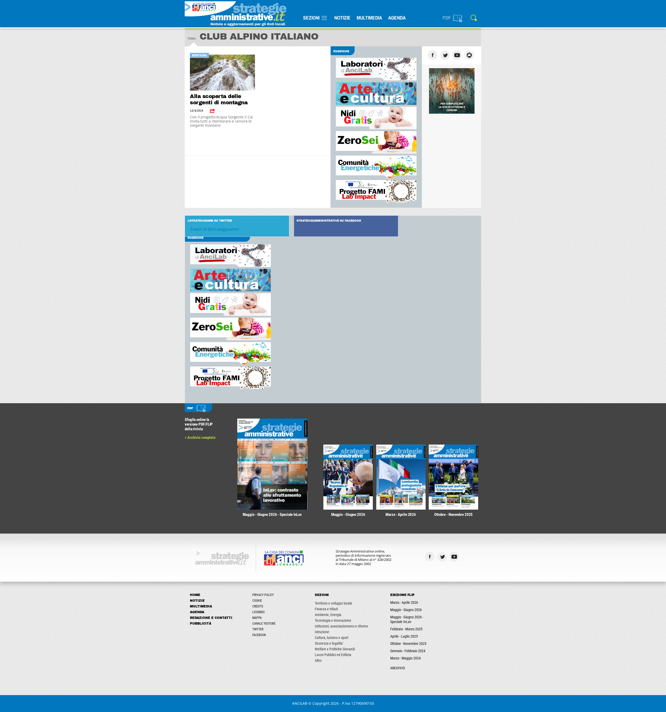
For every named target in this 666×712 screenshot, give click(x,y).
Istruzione (322, 632)
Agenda (397, 17)
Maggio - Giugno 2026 (406, 610)
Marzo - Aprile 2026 (404, 602)
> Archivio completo (200, 437)
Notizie (342, 17)
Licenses (258, 612)
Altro (318, 660)
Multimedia (369, 17)
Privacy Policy (263, 594)
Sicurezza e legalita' (329, 643)
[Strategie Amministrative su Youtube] (457, 55)
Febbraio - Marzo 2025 (406, 629)
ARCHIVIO (397, 668)
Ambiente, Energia (328, 615)
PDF (447, 17)
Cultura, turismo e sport (331, 638)
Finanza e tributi (326, 609)
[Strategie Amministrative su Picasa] (470, 55)
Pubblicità (200, 623)
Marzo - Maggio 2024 (405, 658)
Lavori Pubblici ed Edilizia (333, 655)
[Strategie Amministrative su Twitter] (445, 55)
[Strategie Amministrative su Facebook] (433, 55)
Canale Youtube (264, 623)
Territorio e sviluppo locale (333, 603)
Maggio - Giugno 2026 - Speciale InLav (406, 619)
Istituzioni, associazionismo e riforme (341, 626)
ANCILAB (299, 703)
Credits (257, 606)
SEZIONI (311, 17)
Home (195, 594)
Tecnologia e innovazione (333, 620)
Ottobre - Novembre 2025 (408, 644)
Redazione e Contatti (211, 617)
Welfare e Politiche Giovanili (335, 649)
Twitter (257, 629)
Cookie (257, 600)
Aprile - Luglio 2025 (404, 636)
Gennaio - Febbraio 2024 (407, 651)
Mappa (257, 617)
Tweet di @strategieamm (214, 229)
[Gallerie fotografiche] (467, 556)
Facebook (259, 635)
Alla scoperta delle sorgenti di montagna (218, 99)
